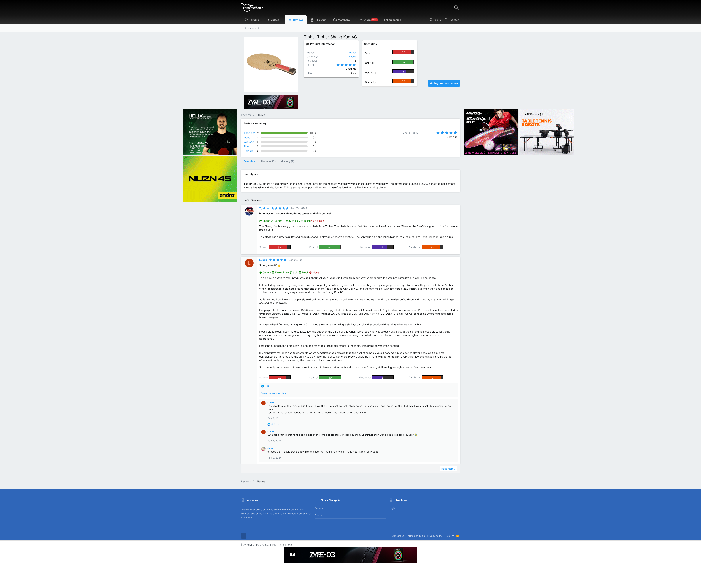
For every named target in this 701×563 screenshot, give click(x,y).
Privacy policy (434, 535)
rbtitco (271, 448)
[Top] (453, 536)
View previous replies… (274, 393)
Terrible (248, 150)
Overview (250, 161)
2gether (264, 208)
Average (249, 141)
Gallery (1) (287, 161)
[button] (282, 20)
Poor (247, 146)
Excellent (249, 132)
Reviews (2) (268, 161)
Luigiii (263, 259)
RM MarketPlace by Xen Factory (268, 544)
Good (247, 137)
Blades (352, 56)
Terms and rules (416, 535)
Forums (319, 508)
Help (447, 535)
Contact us (321, 515)
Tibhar (352, 52)
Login (392, 508)
